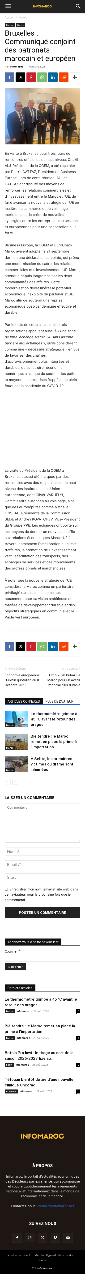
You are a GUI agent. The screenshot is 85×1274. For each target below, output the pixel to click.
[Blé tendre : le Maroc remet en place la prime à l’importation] (16, 742)
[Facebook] (9, 77)
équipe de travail (19, 1255)
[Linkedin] (53, 77)
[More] (75, 77)
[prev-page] (8, 781)
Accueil (9, 17)
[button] (8, 6)
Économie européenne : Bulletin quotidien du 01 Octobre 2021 (23, 680)
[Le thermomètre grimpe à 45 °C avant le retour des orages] (16, 719)
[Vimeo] (55, 1238)
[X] (20, 77)
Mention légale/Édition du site (53, 1255)
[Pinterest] (31, 77)
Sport (9, 1064)
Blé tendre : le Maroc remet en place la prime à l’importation (54, 741)
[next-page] (15, 781)
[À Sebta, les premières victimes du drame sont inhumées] (16, 764)
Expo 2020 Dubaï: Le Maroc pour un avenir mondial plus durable (63, 680)
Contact (43, 1260)
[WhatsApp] (42, 77)
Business (11, 1091)
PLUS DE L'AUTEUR (59, 701)
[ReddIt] (63, 77)
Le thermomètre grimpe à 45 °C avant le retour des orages (54, 719)
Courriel (13, 951)
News (20, 24)
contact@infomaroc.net (55, 1206)
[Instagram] (29, 1237)
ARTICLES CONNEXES (24, 701)
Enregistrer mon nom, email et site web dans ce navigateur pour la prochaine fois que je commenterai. (41, 894)
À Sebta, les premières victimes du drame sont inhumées (52, 764)
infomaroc (16, 66)
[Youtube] (68, 1238)
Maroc (23, 17)
